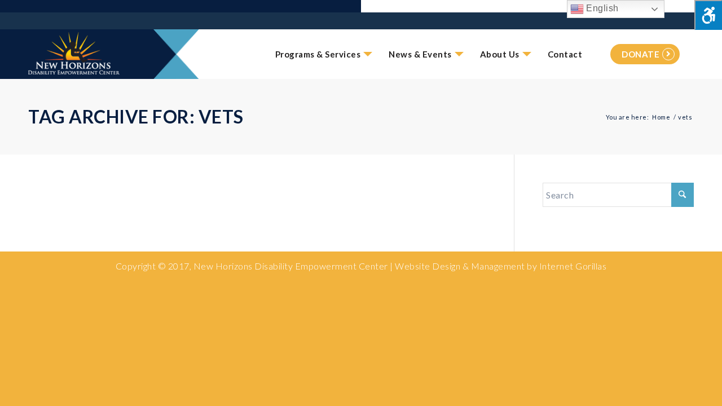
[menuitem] (318, 54)
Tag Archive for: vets (136, 116)
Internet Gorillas (573, 266)
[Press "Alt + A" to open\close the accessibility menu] (708, 15)
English (601, 8)
